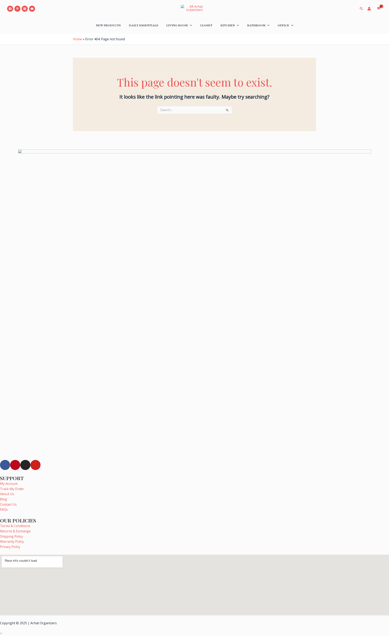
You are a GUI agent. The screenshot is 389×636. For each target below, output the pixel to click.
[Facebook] (10, 9)
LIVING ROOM (177, 25)
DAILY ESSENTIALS (143, 25)
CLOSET (206, 25)
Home (77, 39)
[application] (190, 25)
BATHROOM (256, 25)
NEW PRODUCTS (108, 25)
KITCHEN (227, 25)
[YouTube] (32, 9)
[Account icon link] (369, 9)
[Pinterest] (17, 9)
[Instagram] (25, 9)
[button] (1, 633)
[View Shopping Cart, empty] (378, 8)
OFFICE (283, 25)
